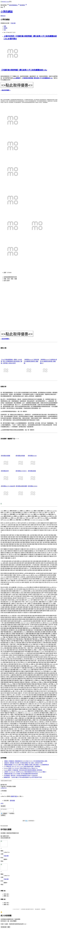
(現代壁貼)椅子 (5, 471)
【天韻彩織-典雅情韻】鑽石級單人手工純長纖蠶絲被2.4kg (24, 70)
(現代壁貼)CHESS (32, 486)
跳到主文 (3, 15)
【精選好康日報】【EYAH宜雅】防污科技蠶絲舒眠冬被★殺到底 (21, 773)
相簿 (5, 26)
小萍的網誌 (7, 11)
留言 (16, 796)
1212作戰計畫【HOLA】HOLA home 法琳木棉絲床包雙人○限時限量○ (22, 766)
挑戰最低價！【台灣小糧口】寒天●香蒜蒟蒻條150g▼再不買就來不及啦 (23, 777)
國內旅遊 (12, 800)
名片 (5, 29)
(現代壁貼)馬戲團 (5, 455)
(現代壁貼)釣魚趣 (20, 455)
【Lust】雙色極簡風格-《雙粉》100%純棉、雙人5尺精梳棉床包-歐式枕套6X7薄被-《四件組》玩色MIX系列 (11, 361)
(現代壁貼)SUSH (32, 455)
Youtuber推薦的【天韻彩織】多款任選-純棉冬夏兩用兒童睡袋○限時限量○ (23, 770)
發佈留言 (3, 815)
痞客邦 (12, 796)
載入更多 (3, 806)
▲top (2, 803)
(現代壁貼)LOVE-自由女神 (8, 486)
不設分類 (13, 23)
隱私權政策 (37, 909)
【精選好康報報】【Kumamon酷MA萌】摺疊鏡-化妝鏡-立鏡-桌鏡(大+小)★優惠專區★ (26, 764)
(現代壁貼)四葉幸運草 (21, 486)
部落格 (5, 28)
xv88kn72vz (4, 788)
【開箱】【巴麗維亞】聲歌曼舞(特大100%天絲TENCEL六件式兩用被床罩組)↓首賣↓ (26, 761)
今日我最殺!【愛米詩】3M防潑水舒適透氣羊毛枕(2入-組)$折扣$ (21, 775)
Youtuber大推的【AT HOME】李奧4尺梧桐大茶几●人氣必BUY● (21, 768)
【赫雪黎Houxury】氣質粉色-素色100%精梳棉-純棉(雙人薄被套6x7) (48, 361)
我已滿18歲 (3, 927)
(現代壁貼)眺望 (32, 471)
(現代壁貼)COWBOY (21, 471)
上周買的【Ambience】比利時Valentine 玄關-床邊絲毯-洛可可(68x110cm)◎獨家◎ (25, 772)
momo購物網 (16, 78)
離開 (9, 927)
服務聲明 (43, 909)
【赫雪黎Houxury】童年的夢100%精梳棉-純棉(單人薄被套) (31, 361)
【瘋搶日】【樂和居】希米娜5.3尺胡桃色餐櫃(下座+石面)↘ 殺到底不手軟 (23, 763)
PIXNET (17, 909)
